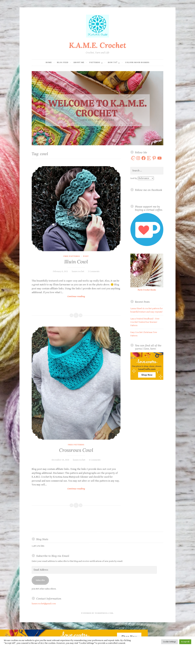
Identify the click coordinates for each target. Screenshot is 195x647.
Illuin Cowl (76, 262)
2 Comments (93, 271)
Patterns (94, 62)
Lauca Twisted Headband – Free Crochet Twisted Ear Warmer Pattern (144, 322)
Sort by (134, 178)
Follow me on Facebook (148, 190)
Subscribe (40, 580)
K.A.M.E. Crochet (97, 45)
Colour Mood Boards (137, 62)
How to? (112, 62)
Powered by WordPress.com (97, 613)
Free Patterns (72, 256)
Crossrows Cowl (76, 450)
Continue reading (78, 296)
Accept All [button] (185, 642)
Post (86, 256)
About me (78, 62)
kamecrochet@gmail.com (44, 603)
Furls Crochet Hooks (147, 290)
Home (49, 62)
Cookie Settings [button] (169, 642)
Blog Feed (62, 62)
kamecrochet (78, 271)
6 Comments (95, 460)
